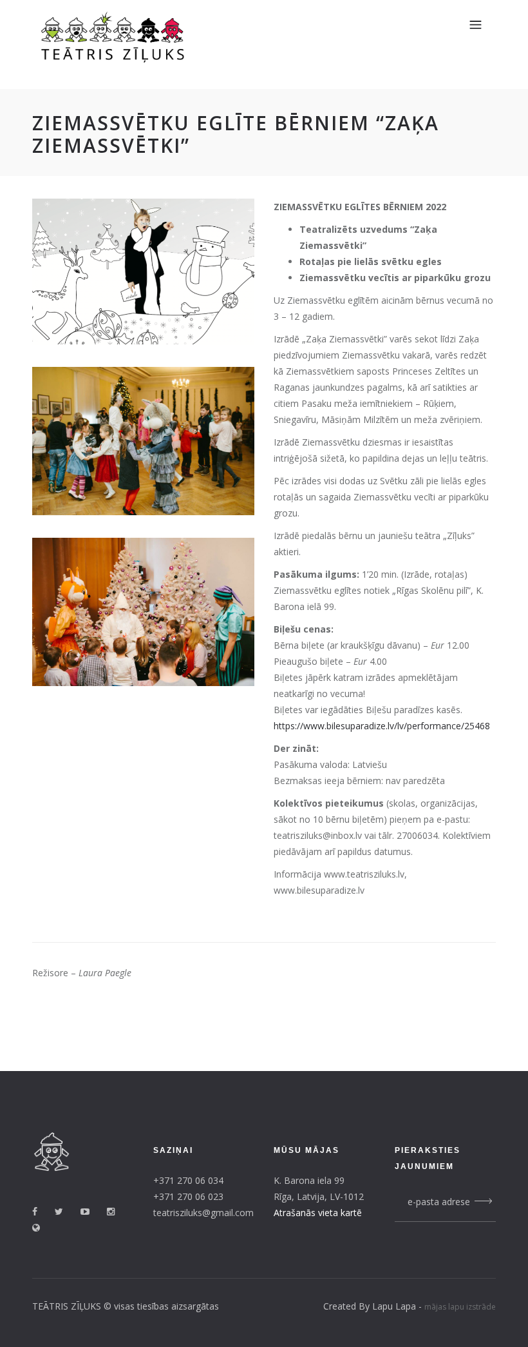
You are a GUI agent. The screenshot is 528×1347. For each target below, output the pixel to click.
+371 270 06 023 (188, 1196)
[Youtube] (92, 1211)
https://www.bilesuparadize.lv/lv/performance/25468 (382, 726)
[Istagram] (118, 1211)
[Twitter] (66, 1211)
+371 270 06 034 (188, 1180)
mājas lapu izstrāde (460, 1306)
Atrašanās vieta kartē (318, 1212)
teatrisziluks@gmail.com (203, 1212)
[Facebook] (42, 1211)
